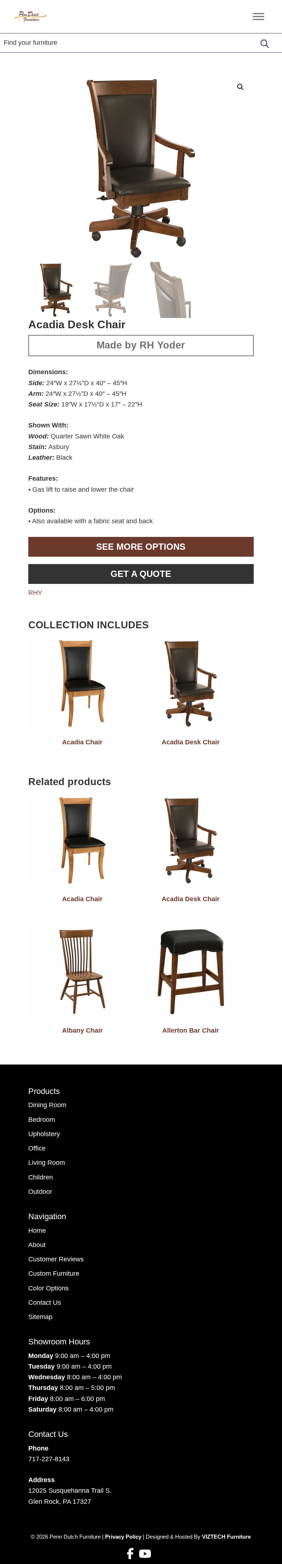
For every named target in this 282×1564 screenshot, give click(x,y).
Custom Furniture (53, 1273)
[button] (240, 87)
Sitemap (40, 1317)
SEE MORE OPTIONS (140, 547)
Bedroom (41, 1119)
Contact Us (44, 1302)
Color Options (48, 1288)
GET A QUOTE (141, 574)
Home (37, 1230)
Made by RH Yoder (141, 345)
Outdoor (40, 1191)
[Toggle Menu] (258, 16)
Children (40, 1177)
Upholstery (44, 1134)
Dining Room (47, 1105)
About (37, 1245)
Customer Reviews (56, 1259)
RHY (35, 592)
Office (37, 1148)
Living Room (46, 1162)
